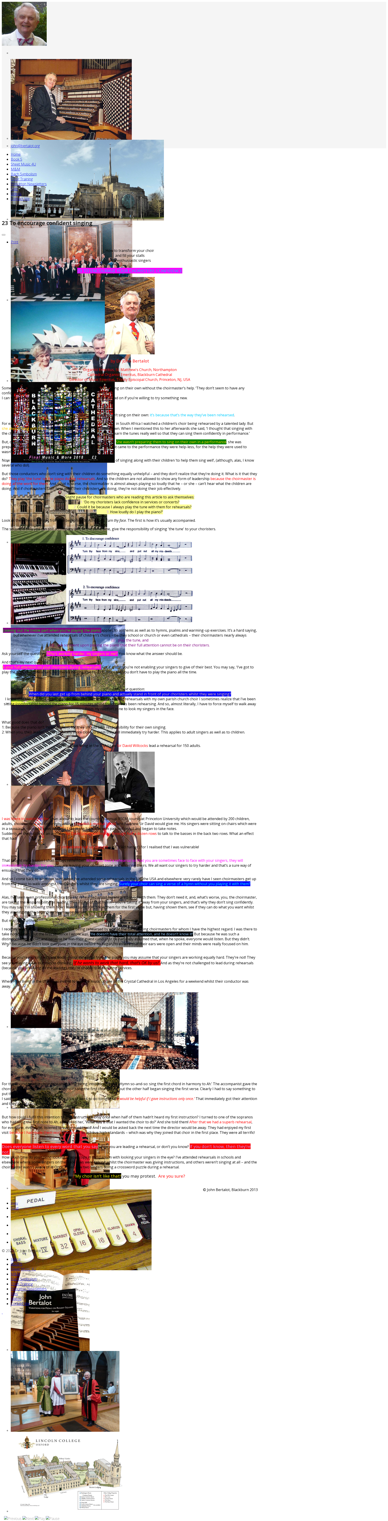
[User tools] (3, 235)
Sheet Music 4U (23, 164)
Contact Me (20, 198)
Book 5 (16, 159)
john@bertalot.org (25, 145)
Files (14, 188)
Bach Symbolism (24, 174)
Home (16, 154)
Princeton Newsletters (29, 183)
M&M (15, 169)
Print (14, 242)
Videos (16, 193)
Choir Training (22, 179)
